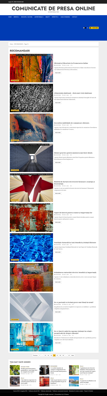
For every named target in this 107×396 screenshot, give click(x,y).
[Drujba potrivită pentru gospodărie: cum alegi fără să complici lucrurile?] (15, 370)
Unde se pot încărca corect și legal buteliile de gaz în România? (58, 381)
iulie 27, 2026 (84, 375)
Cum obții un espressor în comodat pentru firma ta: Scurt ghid (28, 381)
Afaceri (81, 366)
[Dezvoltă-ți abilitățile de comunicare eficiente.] (31, 128)
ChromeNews (58, 394)
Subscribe (95, 28)
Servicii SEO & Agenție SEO (20, 391)
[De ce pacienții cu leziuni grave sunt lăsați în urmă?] (31, 307)
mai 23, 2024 (66, 65)
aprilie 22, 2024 (67, 304)
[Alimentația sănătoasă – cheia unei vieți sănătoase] (31, 98)
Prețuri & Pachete (88, 391)
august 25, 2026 (26, 373)
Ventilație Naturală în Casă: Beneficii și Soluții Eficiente (75, 243)
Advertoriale (38, 17)
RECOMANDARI (15, 80)
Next (72, 355)
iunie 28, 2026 (25, 385)
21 (69, 355)
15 (51, 355)
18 (60, 355)
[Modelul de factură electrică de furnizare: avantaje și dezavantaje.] (31, 187)
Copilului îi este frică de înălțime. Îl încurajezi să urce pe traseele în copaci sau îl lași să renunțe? (87, 370)
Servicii (16, 17)
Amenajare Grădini (25, 366)
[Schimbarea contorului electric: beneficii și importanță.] (31, 277)
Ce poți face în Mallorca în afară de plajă (88, 381)
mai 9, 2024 (66, 95)
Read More (57, 72)
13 (45, 355)
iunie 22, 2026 (55, 385)
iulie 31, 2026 (55, 375)
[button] (88, 27)
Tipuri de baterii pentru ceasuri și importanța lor (73, 213)
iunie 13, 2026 (84, 384)
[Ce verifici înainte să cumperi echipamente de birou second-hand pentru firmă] (44, 370)
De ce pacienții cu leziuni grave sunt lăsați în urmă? (73, 302)
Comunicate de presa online (53, 8)
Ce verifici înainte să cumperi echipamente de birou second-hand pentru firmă (58, 370)
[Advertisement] (43, 29)
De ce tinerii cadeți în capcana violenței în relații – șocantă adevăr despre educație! (73, 332)
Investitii (54, 17)
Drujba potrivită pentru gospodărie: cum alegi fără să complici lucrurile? (29, 370)
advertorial (58, 65)
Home (10, 17)
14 (48, 355)
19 (63, 355)
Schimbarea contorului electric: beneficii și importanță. (75, 272)
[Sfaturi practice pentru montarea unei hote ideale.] (31, 158)
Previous (35, 355)
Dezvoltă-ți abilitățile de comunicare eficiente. (72, 123)
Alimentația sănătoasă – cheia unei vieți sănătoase (73, 93)
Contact (74, 17)
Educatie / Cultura (26, 17)
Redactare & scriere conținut (76, 391)
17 (57, 355)
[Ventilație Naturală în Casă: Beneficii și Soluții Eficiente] (31, 247)
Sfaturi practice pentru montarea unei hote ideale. (73, 153)
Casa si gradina (65, 17)
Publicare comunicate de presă (60, 391)
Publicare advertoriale (46, 391)
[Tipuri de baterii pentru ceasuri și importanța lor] (31, 217)
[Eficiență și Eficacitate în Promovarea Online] (31, 68)
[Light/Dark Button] (84, 28)
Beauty (48, 17)
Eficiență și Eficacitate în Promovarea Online (71, 63)
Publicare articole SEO (34, 391)
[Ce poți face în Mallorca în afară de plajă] (74, 381)
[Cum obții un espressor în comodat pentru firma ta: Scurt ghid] (15, 381)
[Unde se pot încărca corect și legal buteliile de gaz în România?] (44, 381)
